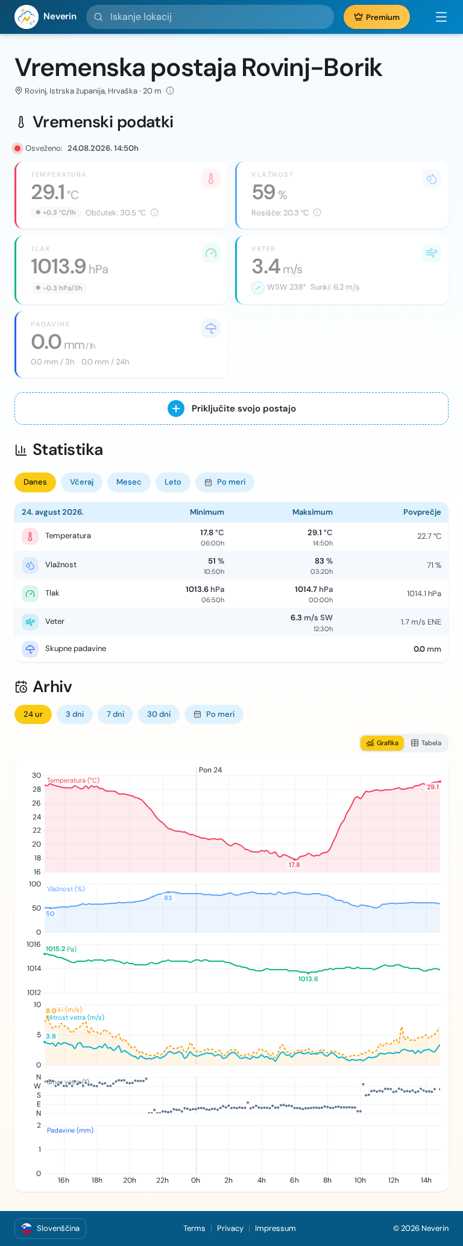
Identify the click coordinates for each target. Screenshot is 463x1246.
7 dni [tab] (115, 714)
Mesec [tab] (129, 482)
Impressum (275, 1228)
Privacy (230, 1228)
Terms (194, 1228)
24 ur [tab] (33, 714)
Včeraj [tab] (81, 482)
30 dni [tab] (159, 714)
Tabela (431, 743)
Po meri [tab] (231, 482)
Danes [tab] (35, 482)
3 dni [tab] (75, 714)
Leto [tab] (173, 482)
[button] (435, 17)
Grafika (387, 743)
